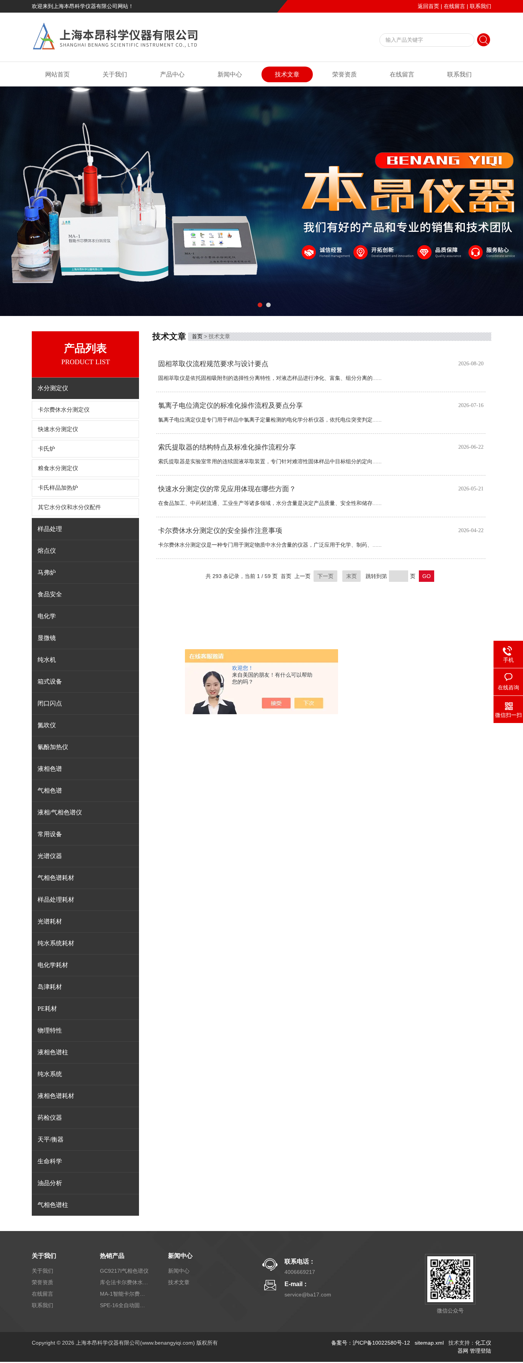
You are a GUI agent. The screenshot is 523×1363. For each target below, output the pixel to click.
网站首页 (57, 74)
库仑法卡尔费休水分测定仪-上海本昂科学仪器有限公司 (125, 1282)
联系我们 (480, 6)
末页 (351, 576)
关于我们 (115, 74)
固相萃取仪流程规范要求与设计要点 (213, 364)
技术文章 (287, 74)
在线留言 (454, 6)
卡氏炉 (46, 449)
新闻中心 (229, 74)
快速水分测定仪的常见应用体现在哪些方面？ (227, 489)
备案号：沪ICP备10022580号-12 (370, 1343)
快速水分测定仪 (58, 429)
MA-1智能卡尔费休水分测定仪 (125, 1294)
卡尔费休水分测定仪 (64, 410)
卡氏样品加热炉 (58, 488)
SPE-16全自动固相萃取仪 (125, 1305)
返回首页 (428, 6)
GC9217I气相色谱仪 (124, 1271)
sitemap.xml (429, 1343)
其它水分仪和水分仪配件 (69, 507)
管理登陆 (480, 1351)
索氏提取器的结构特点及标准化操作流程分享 (227, 447)
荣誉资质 (344, 74)
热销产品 (112, 1255)
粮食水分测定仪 (58, 468)
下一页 (325, 576)
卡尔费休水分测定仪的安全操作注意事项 (220, 530)
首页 (197, 336)
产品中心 (172, 74)
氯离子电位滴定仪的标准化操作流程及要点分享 (230, 405)
